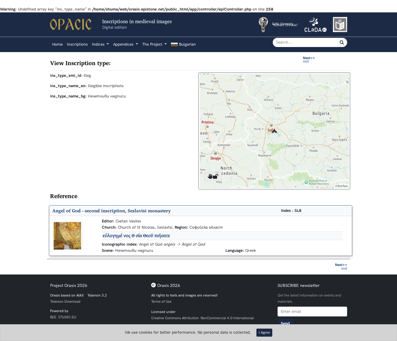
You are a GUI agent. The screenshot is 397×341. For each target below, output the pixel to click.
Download (72, 301)
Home (57, 44)
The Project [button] (153, 44)
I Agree (264, 332)
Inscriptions (77, 44)
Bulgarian (187, 44)
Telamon (56, 301)
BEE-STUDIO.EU (63, 317)
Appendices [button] (124, 44)
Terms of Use (161, 301)
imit (309, 60)
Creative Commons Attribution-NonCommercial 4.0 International (202, 318)
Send (285, 323)
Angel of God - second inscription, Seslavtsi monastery (111, 210)
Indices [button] (99, 44)
